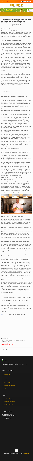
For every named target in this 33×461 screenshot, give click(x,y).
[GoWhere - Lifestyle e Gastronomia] (16, 5)
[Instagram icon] (16, 455)
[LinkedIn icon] (15, 455)
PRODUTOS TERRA (26, 1)
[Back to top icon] (16, 450)
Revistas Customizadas (9, 385)
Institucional (7, 374)
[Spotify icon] (18, 455)
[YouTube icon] (13, 455)
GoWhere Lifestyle (8, 398)
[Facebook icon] (11, 455)
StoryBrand (26, 453)
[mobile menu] (31, 5)
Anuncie (6, 379)
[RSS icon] (19, 455)
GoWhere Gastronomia (9, 401)
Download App (7, 382)
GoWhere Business (8, 404)
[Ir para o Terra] (5, 1)
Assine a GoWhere (8, 377)
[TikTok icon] (21, 455)
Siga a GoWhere (8, 388)
